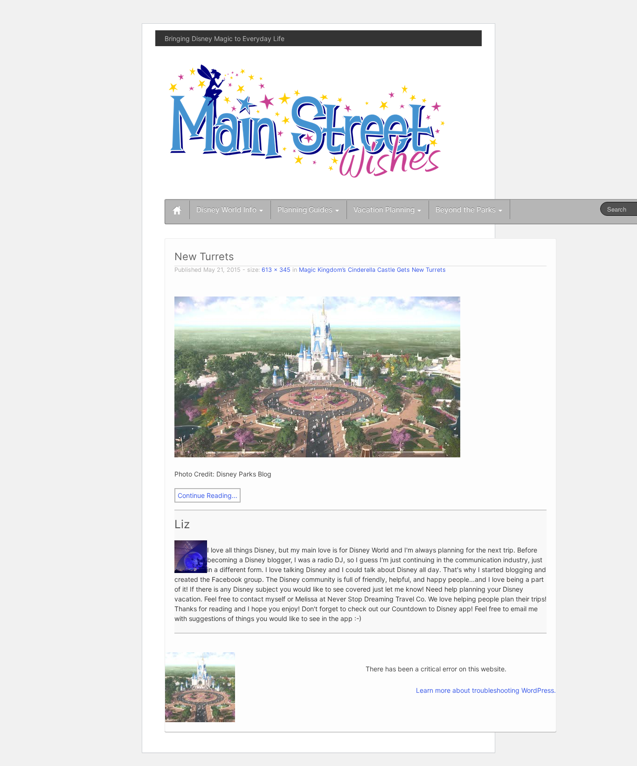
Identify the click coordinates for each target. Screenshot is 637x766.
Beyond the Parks (467, 209)
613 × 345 (276, 269)
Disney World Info (227, 209)
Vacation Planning (384, 209)
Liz (182, 524)
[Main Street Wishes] (307, 120)
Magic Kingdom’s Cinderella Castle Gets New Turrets (372, 269)
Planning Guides (305, 209)
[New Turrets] (317, 376)
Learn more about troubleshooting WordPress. (486, 690)
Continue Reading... (207, 495)
